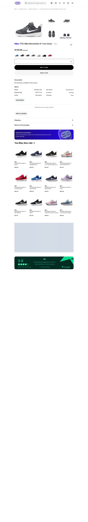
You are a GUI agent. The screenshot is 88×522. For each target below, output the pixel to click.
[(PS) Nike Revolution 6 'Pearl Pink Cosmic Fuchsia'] (51, 201)
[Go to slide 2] (35, 160)
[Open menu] (73, 3)
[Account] (60, 3)
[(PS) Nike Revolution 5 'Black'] (36, 201)
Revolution (23, 9)
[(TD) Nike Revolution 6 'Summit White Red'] (38, 55)
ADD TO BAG (44, 67)
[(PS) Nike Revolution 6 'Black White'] (21, 201)
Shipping (17, 120)
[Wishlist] (64, 3)
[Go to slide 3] (66, 160)
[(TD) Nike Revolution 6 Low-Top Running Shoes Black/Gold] (27, 55)
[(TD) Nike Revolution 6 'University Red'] (49, 55)
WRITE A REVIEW (21, 113)
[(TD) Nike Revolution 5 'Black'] (21, 153)
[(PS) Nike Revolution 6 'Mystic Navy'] (51, 177)
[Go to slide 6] (68, 160)
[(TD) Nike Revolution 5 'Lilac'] (67, 177)
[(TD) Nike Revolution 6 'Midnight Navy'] (33, 55)
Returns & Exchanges (22, 125)
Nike (15, 9)
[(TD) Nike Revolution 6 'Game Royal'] (16, 55)
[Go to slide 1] (19, 160)
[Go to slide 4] (21, 160)
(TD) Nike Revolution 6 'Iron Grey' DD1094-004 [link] (53, 9)
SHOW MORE (20, 100)
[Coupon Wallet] (56, 3)
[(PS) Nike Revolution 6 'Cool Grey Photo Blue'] (67, 201)
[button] (34, 143)
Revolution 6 (33, 9)
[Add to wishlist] (71, 44)
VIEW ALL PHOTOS (65, 38)
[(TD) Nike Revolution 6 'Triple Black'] (44, 55)
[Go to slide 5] (22, 160)
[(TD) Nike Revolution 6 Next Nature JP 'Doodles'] (22, 55)
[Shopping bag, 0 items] (68, 3)
